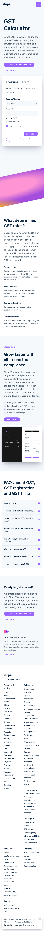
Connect (7, 718)
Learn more (9, 70)
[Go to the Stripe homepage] (7, 675)
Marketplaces (30, 725)
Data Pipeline (9, 725)
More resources (10, 895)
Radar (6, 768)
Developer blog (30, 842)
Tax (5, 781)
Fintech (27, 748)
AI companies (29, 742)
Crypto (7, 722)
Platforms (28, 735)
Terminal (7, 785)
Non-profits (29, 771)
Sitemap (7, 888)
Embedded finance (32, 709)
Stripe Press (29, 862)
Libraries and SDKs (32, 836)
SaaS (26, 738)
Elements (8, 728)
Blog (6, 859)
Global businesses (31, 718)
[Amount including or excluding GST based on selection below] (12, 108)
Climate (7, 715)
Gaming (27, 752)
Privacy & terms (10, 872)
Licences (8, 885)
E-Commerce (29, 705)
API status (28, 829)
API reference (30, 826)
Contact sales (30, 866)
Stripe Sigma (9, 778)
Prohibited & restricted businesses (9, 878)
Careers (27, 856)
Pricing (7, 692)
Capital (7, 708)
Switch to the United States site (18, 925)
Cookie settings (10, 891)
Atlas (6, 695)
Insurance (28, 761)
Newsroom (28, 859)
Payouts (7, 765)
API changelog (30, 832)
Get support (9, 905)
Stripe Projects (30, 839)
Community (9, 862)
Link (5, 748)
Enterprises (29, 689)
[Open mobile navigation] (38, 4)
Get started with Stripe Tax (18, 64)
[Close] (39, 919)
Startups (27, 692)
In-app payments (31, 722)
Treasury (8, 788)
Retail (26, 784)
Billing (6, 705)
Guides (7, 852)
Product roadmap (31, 852)
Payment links (10, 758)
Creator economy (31, 745)
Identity (7, 738)
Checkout (8, 711)
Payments (8, 761)
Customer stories (11, 856)
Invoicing (7, 742)
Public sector (29, 781)
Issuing (7, 745)
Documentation (30, 822)
